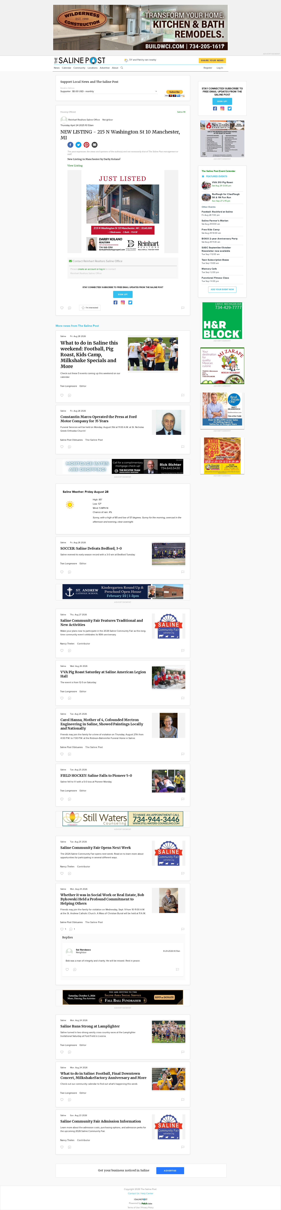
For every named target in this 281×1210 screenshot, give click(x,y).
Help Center (147, 1193)
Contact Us (133, 1193)
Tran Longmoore (69, 386)
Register (208, 68)
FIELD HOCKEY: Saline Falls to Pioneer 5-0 (96, 775)
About (115, 68)
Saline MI (181, 112)
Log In (220, 68)
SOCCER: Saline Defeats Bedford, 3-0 (91, 548)
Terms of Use (134, 1207)
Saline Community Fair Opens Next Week (95, 848)
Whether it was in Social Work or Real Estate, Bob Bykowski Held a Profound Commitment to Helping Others (102, 899)
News (57, 68)
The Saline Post (94, 440)
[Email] (94, 144)
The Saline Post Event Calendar (218, 171)
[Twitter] (78, 144)
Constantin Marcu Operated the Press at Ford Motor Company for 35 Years (98, 419)
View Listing (75, 165)
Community (79, 68)
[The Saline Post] (79, 60)
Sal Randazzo (83, 949)
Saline (63, 336)
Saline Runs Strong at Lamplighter (90, 1026)
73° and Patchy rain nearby (142, 60)
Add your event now (222, 289)
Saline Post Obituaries (71, 440)
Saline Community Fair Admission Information (100, 1121)
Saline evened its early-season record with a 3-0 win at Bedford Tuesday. (97, 554)
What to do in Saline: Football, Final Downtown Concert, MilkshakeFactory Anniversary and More (103, 1075)
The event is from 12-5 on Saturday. (78, 682)
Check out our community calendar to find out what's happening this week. (99, 1084)
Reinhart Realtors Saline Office (84, 119)
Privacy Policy (147, 1207)
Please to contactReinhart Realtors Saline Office (93, 271)
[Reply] (70, 307)
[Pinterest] (86, 144)
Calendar (66, 68)
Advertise (105, 68)
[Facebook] (70, 144)
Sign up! (123, 294)
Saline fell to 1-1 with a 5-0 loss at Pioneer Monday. (86, 781)
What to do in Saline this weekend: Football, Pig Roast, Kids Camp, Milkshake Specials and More (89, 354)
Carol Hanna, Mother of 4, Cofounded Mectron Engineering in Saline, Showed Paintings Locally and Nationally (101, 724)
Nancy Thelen (67, 643)
